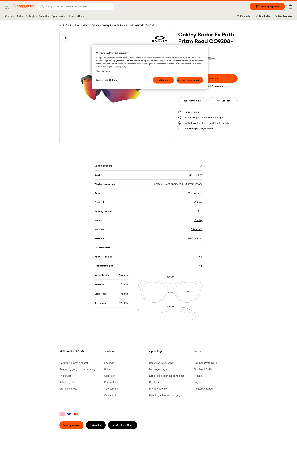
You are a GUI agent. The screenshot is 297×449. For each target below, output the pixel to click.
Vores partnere (103, 71)
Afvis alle (163, 80)
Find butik (264, 16)
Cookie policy (119, 66)
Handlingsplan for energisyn (165, 395)
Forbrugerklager (158, 369)
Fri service (65, 375)
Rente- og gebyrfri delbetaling (77, 369)
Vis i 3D (226, 100)
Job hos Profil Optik (205, 362)
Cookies (154, 382)
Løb (190, 174)
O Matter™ (196, 229)
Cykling (198, 174)
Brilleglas (31, 16)
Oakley (198, 220)
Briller (19, 16)
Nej (200, 256)
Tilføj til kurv (210, 78)
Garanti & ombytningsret (73, 362)
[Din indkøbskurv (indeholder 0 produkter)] (290, 6)
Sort (199, 211)
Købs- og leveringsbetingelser (166, 375)
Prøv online (195, 100)
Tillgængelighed (203, 388)
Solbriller (44, 16)
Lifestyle (9, 16)
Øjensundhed (111, 395)
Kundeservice (285, 16)
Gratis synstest (68, 388)
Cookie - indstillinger (123, 425)
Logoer (198, 382)
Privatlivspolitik (158, 388)
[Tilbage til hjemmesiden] (23, 6)
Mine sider (245, 16)
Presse (198, 375)
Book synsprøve (270, 6)
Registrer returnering (161, 362)
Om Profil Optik (203, 369)
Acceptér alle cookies (189, 80)
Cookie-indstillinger (107, 80)
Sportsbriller (59, 16)
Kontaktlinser (77, 16)
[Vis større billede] (66, 38)
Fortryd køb (96, 425)
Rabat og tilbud (68, 382)
